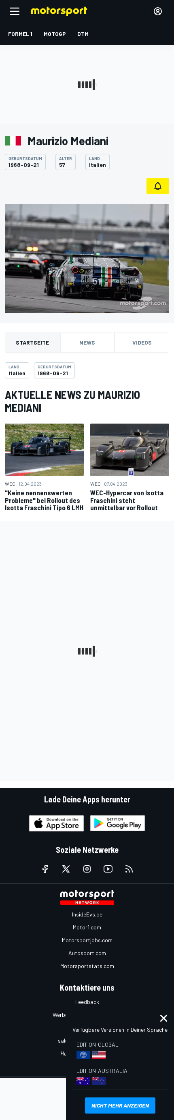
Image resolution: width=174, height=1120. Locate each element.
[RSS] (129, 869)
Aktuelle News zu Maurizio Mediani (72, 401)
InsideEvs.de (87, 914)
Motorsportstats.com (87, 965)
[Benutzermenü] (158, 11)
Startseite (32, 342)
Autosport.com (87, 953)
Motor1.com (87, 927)
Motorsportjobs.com (87, 940)
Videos (142, 342)
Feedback (87, 1001)
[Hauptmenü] (14, 11)
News (87, 342)
